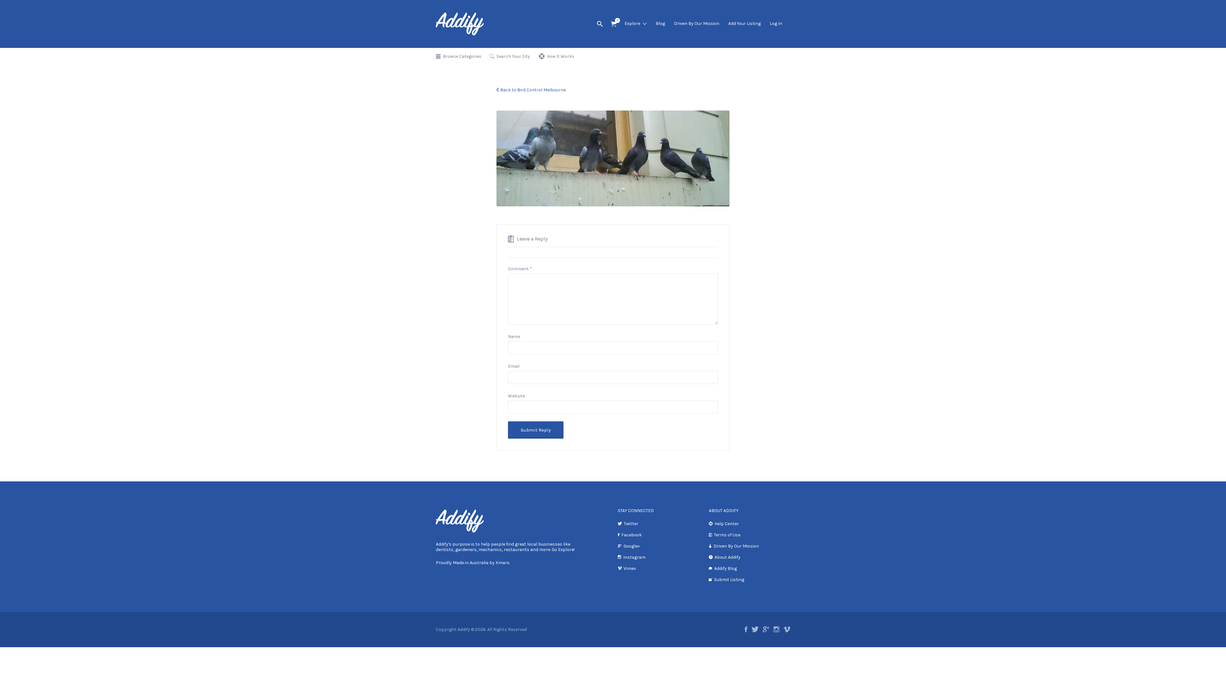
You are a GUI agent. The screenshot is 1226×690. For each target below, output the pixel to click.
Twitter (631, 523)
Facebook (631, 535)
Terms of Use (727, 535)
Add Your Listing (744, 23)
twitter (755, 629)
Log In (776, 23)
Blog (660, 23)
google (766, 629)
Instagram (634, 557)
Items (614, 24)
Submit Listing (729, 579)
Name (514, 336)
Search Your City (513, 56)
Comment (520, 269)
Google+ (632, 546)
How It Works (560, 56)
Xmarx (502, 562)
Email (513, 366)
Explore (632, 23)
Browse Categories (462, 56)
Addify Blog (725, 568)
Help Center (727, 523)
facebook (746, 629)
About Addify (727, 557)
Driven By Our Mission (696, 23)
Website (516, 396)
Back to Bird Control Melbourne (533, 90)
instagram (776, 629)
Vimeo (630, 568)
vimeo (786, 629)
